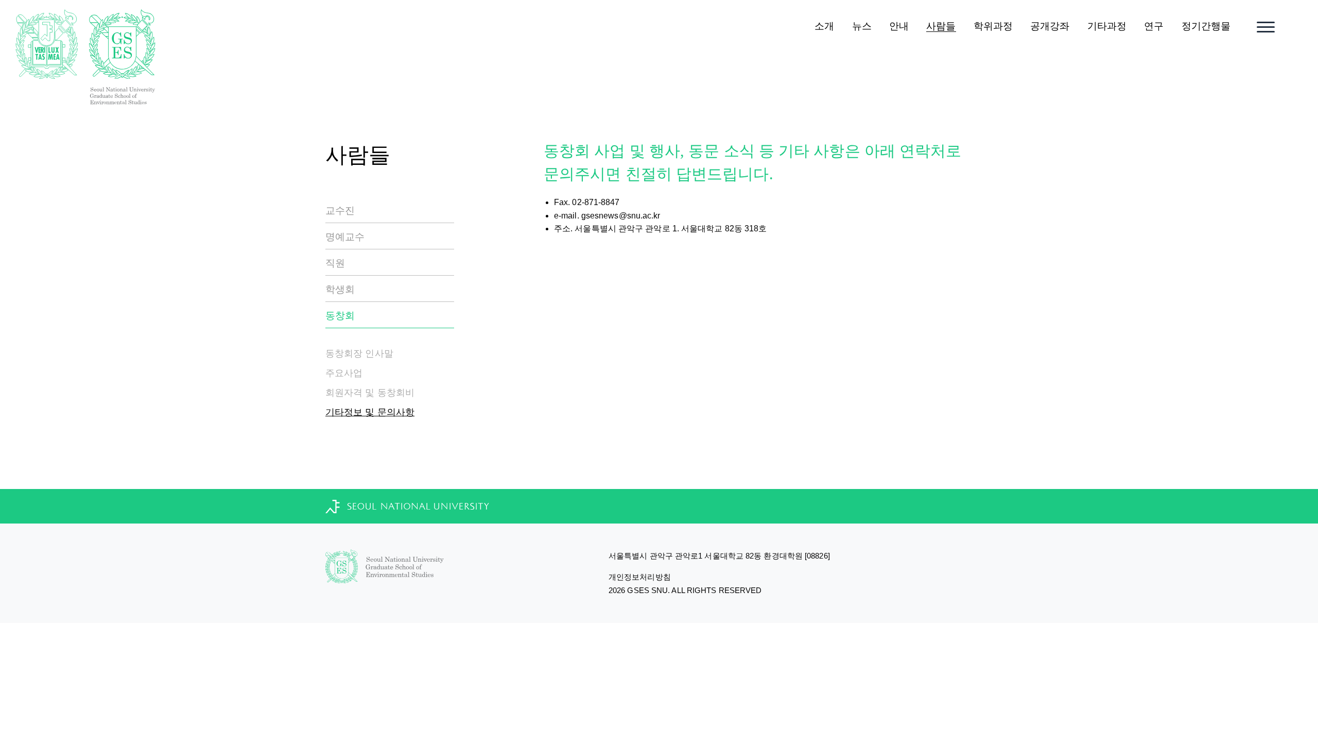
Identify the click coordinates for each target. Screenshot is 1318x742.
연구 (1154, 26)
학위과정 (993, 26)
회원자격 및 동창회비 (369, 392)
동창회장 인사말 (359, 353)
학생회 (340, 289)
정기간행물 (1206, 26)
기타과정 (1106, 26)
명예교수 (345, 236)
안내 (899, 26)
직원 (335, 263)
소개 (824, 26)
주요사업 (343, 373)
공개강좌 (1049, 26)
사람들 (941, 26)
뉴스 (862, 26)
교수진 (340, 210)
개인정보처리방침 (640, 576)
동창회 (340, 315)
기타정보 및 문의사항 (369, 412)
